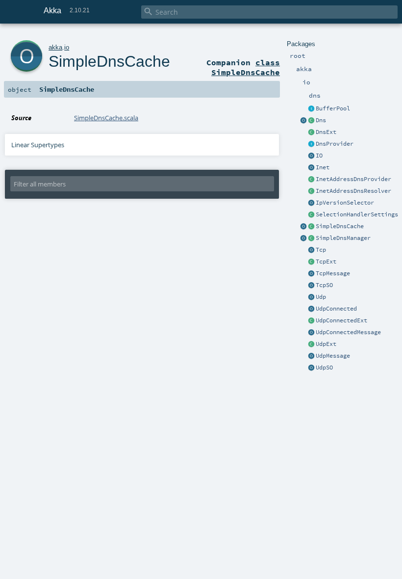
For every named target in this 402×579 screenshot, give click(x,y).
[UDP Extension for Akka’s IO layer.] (311, 297)
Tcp (321, 249)
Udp (321, 296)
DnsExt (326, 132)
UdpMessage (333, 355)
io (66, 47)
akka (55, 47)
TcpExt (326, 261)
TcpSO (324, 285)
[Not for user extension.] (311, 121)
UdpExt (326, 344)
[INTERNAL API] (311, 180)
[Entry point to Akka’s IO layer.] (311, 156)
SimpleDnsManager (343, 238)
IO (319, 155)
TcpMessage (333, 273)
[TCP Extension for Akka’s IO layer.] (311, 250)
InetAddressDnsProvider (353, 179)
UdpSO (324, 367)
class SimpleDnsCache (245, 67)
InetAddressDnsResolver (353, 190)
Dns (321, 120)
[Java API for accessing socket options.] (311, 286)
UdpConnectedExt (341, 320)
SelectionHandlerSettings (357, 214)
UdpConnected (336, 308)
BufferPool (333, 108)
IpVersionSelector (345, 202)
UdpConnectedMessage (348, 332)
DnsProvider (334, 143)
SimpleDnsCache (340, 226)
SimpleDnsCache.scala (106, 117)
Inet (322, 167)
